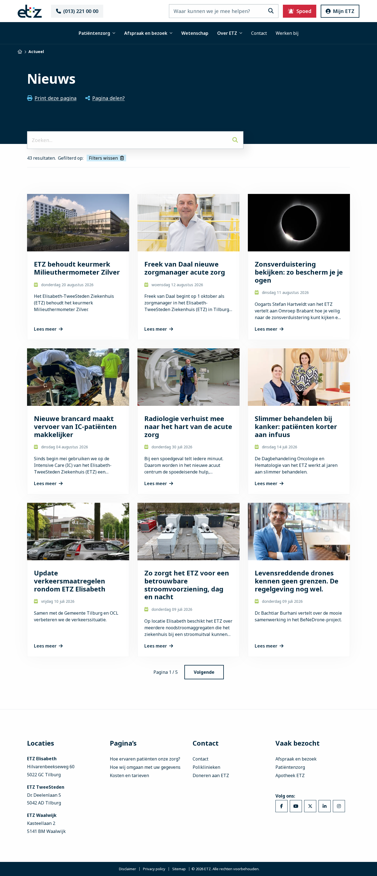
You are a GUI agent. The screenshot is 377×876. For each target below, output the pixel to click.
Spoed (303, 11)
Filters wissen (103, 158)
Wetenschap (194, 33)
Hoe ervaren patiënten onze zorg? (145, 759)
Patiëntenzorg (94, 33)
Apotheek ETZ (290, 775)
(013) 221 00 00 (80, 11)
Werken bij (287, 33)
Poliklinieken (206, 767)
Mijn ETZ (343, 11)
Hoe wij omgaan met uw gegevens (145, 767)
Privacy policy (154, 869)
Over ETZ (227, 33)
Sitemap (179, 869)
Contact (259, 33)
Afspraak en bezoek (145, 33)
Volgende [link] (204, 672)
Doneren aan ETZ (211, 775)
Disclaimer (127, 869)
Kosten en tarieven (129, 775)
